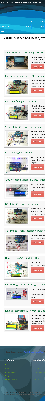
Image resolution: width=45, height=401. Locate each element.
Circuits (28, 26)
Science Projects (10, 372)
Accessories (5, 26)
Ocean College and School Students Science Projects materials (19, 16)
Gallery (30, 392)
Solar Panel (5, 31)
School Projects (17, 26)
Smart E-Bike (15, 2)
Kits (6, 365)
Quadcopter (37, 2)
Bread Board (26, 2)
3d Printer (4, 2)
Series (7, 368)
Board (36, 365)
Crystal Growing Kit (11, 379)
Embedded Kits (38, 26)
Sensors (37, 379)
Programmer (38, 376)
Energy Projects (10, 376)
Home (6, 392)
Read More (37, 67)
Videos (37, 392)
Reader (37, 368)
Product (13, 392)
